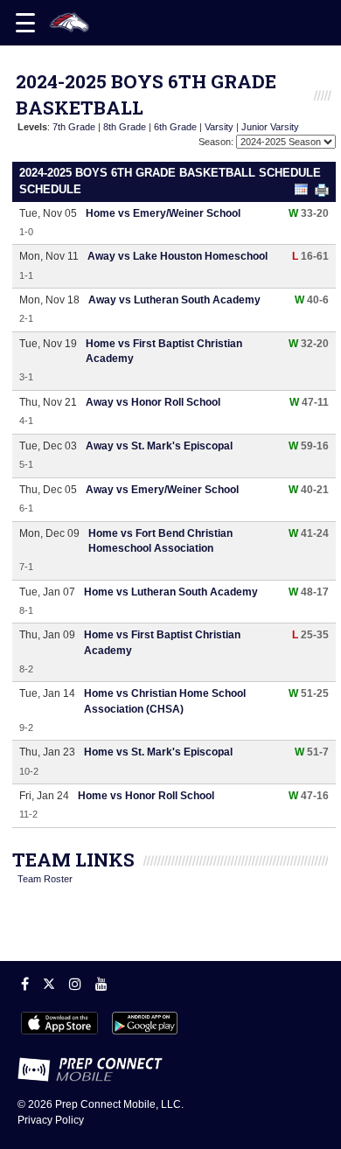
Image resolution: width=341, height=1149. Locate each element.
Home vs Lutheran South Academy (171, 592)
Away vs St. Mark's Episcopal (159, 446)
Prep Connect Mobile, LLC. (119, 1104)
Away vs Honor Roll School (153, 402)
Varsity (219, 127)
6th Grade (175, 127)
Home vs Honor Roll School (146, 796)
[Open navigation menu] (25, 23)
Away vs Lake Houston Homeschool (177, 256)
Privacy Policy (50, 1120)
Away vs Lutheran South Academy (174, 300)
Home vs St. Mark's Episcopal (158, 752)
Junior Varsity (270, 127)
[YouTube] (101, 983)
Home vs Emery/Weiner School (163, 213)
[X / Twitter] (49, 983)
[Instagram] (75, 983)
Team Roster (45, 879)
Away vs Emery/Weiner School (162, 490)
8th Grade (124, 127)
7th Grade (73, 127)
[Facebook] (24, 983)
